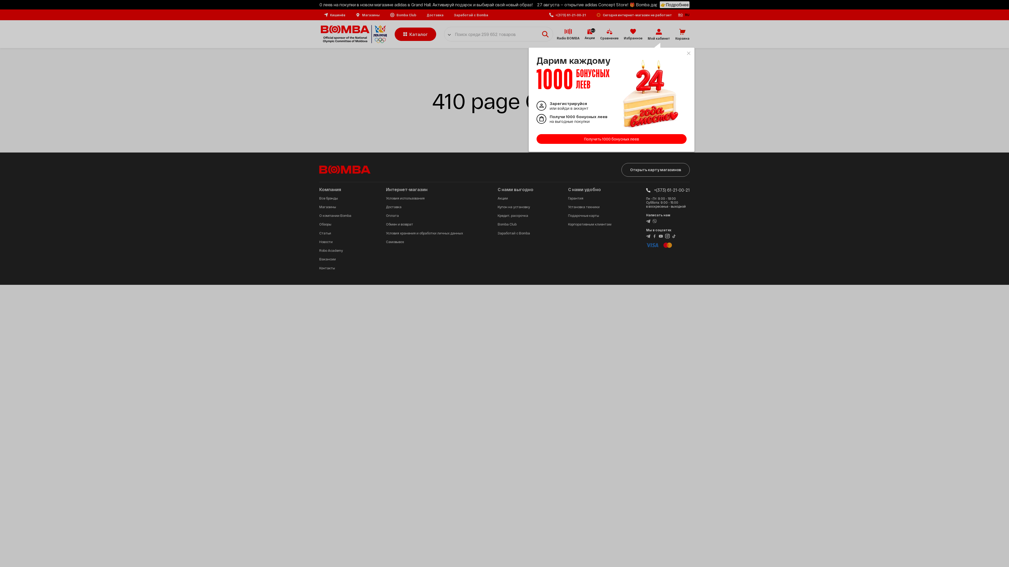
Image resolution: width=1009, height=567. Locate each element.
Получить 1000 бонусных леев (611, 139)
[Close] (689, 53)
